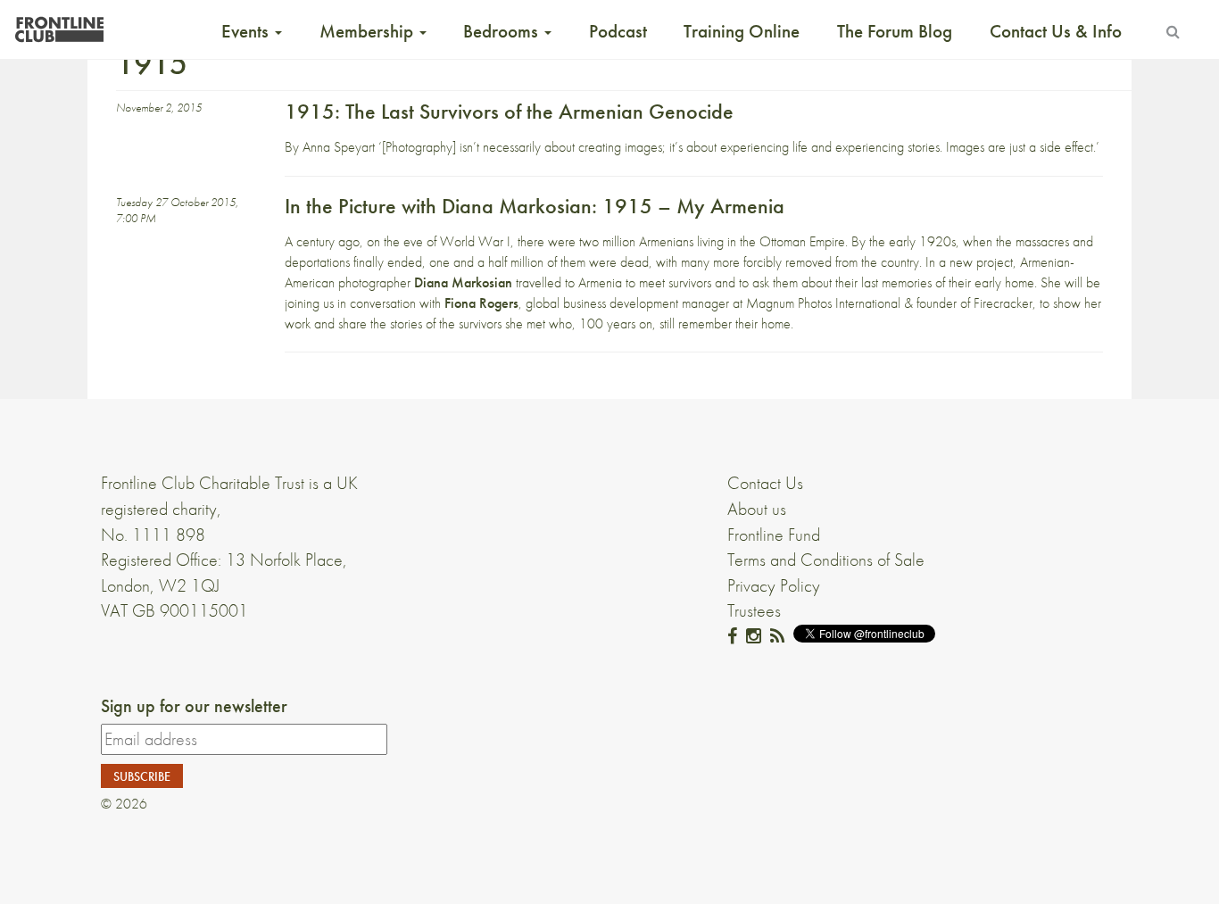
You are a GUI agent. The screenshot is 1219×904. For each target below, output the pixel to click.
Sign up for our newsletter (194, 705)
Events (247, 31)
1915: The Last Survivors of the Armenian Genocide (509, 111)
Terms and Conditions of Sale (826, 559)
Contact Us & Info (1056, 31)
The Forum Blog (894, 31)
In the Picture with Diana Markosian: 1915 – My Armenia (534, 206)
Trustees (754, 610)
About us (756, 508)
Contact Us (765, 482)
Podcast (618, 31)
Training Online (742, 31)
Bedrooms (503, 31)
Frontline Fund (773, 534)
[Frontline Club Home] (59, 24)
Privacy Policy (773, 585)
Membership (368, 31)
